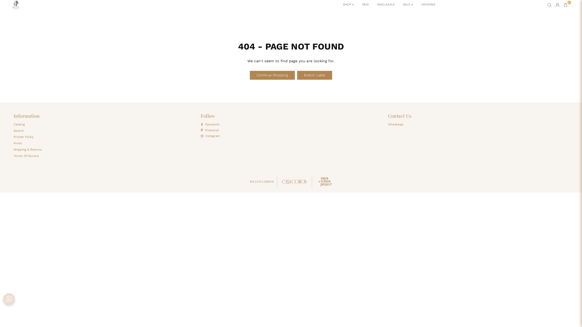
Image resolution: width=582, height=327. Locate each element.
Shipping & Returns (28, 149)
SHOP (347, 4)
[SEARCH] (549, 4)
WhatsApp (396, 124)
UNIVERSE (428, 4)
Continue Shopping (272, 75)
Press (18, 143)
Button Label (314, 75)
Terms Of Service (26, 156)
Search (19, 130)
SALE (407, 4)
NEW (365, 4)
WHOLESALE (386, 4)
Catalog (19, 124)
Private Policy (24, 137)
